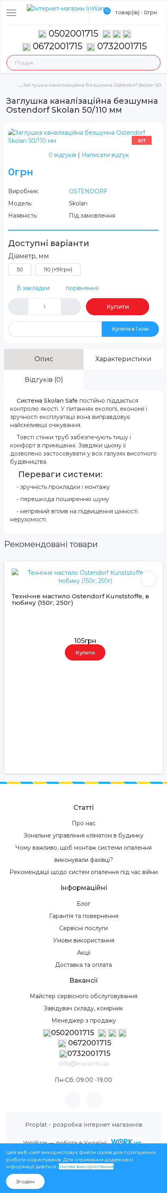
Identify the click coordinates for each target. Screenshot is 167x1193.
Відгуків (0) (44, 380)
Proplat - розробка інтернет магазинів (83, 1124)
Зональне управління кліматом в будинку (83, 835)
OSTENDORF (88, 191)
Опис (43, 359)
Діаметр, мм (28, 256)
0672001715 (56, 46)
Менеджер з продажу (83, 1020)
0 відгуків (62, 155)
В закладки (33, 288)
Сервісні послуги (83, 928)
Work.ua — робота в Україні (65, 1143)
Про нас (84, 823)
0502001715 (73, 33)
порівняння (82, 288)
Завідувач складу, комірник (83, 1008)
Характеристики (123, 359)
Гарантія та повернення (83, 916)
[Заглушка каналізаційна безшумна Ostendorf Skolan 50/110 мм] (83, 136)
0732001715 (121, 46)
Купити (118, 306)
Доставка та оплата (83, 964)
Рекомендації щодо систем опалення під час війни (83, 872)
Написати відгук (105, 155)
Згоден (25, 1181)
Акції (83, 952)
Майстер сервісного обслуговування (83, 996)
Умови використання (83, 940)
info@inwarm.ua (84, 1063)
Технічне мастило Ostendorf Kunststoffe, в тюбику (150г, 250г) (80, 599)
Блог (83, 903)
